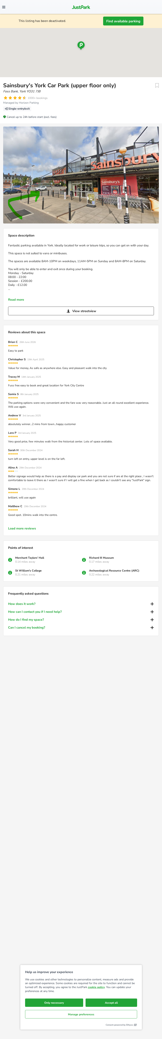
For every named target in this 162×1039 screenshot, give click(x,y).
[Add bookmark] (157, 85)
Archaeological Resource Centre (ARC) (114, 571)
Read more (16, 300)
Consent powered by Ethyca (119, 1024)
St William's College (28, 571)
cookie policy (96, 987)
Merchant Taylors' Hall (29, 558)
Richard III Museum (101, 558)
